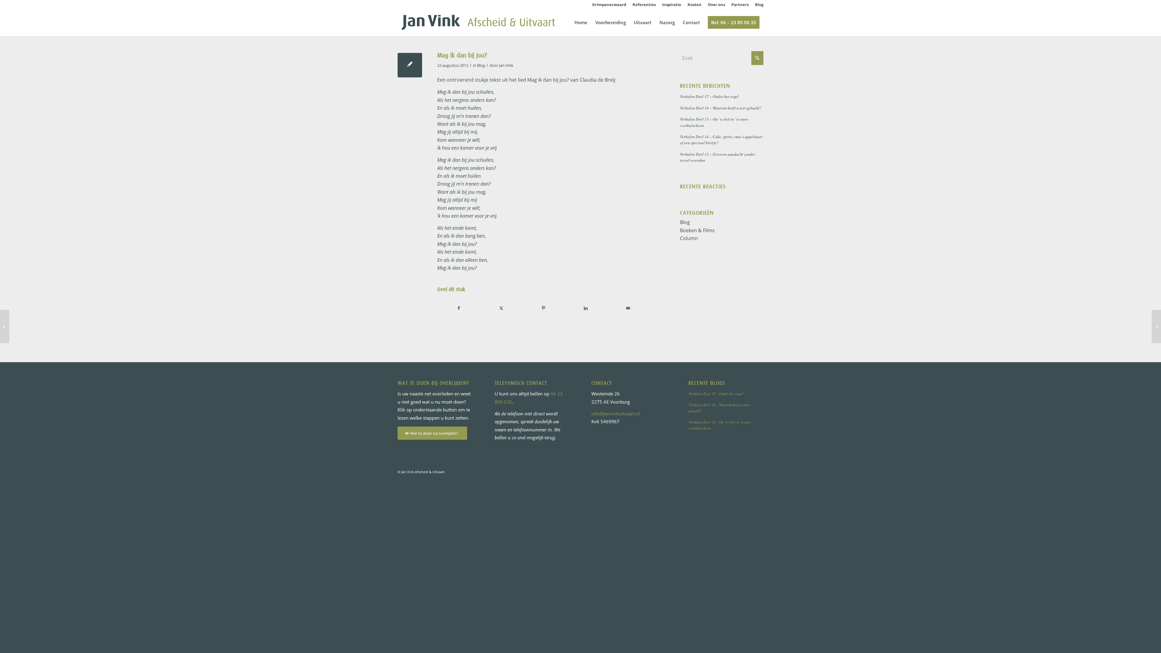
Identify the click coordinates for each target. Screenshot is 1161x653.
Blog (481, 65)
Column (689, 238)
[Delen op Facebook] (458, 308)
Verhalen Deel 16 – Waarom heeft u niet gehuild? (720, 108)
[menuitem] (609, 4)
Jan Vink (506, 65)
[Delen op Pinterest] (543, 308)
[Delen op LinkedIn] (586, 308)
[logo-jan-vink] (478, 22)
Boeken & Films (697, 230)
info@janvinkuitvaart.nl (615, 414)
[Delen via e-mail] (628, 308)
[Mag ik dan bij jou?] (410, 65)
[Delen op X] (501, 308)
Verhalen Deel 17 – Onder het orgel (709, 96)
